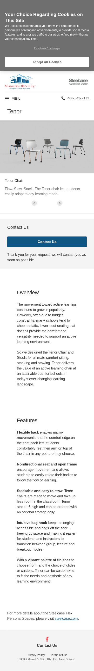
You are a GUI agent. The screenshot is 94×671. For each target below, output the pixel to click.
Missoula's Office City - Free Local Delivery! (51, 659)
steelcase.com (66, 618)
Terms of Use (58, 655)
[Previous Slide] (34, 203)
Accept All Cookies (47, 62)
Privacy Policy (36, 655)
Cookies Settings (47, 48)
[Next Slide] (60, 203)
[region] (47, 35)
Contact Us (47, 645)
